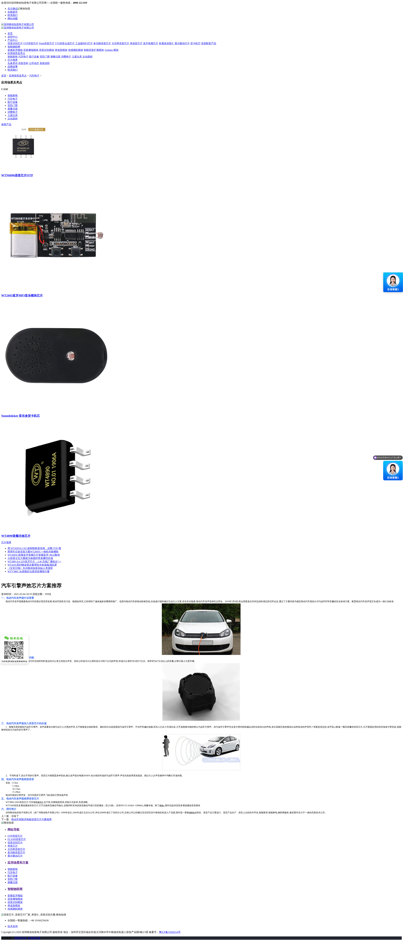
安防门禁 (45, 56)
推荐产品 (6, 124)
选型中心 (13, 36)
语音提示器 (34, 938)
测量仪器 (55, 56)
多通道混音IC (166, 43)
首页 (10, 33)
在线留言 (13, 12)
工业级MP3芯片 (84, 43)
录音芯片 (13, 845)
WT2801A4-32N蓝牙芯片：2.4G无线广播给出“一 (34, 561)
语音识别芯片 (15, 43)
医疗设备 (34, 56)
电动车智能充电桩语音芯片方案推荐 (31, 819)
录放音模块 (61, 50)
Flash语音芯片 (46, 43)
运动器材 (87, 56)
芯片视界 (13, 60)
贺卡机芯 (195, 43)
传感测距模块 (75, 50)
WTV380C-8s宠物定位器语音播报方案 (29, 571)
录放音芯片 (136, 43)
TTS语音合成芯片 (65, 43)
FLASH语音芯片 (17, 839)
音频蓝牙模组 (15, 50)
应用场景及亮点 (16, 53)
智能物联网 (14, 46)
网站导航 (14, 829)
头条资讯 (13, 63)
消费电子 (66, 56)
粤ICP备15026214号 (170, 932)
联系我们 (13, 15)
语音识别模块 (46, 50)
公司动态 (34, 63)
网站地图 (13, 18)
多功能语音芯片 (102, 43)
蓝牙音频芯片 (150, 43)
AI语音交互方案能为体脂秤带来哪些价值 (30, 558)
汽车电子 (23, 56)
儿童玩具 (77, 56)
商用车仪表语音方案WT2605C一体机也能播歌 (33, 551)
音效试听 (45, 63)
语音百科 (23, 63)
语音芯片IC (20, 938)
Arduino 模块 (112, 50)
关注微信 (13, 8)
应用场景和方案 (18, 862)
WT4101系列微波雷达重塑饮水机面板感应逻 (32, 564)
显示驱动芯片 (182, 43)
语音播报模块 (30, 50)
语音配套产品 (208, 43)
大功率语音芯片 (120, 43)
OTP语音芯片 (30, 43)
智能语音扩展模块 (94, 50)
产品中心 (13, 40)
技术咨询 (13, 926)
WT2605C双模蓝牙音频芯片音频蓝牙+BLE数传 (34, 555)
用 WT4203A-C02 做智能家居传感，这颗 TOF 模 (34, 548)
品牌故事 (13, 66)
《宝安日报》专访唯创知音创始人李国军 (30, 568)
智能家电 (13, 56)
